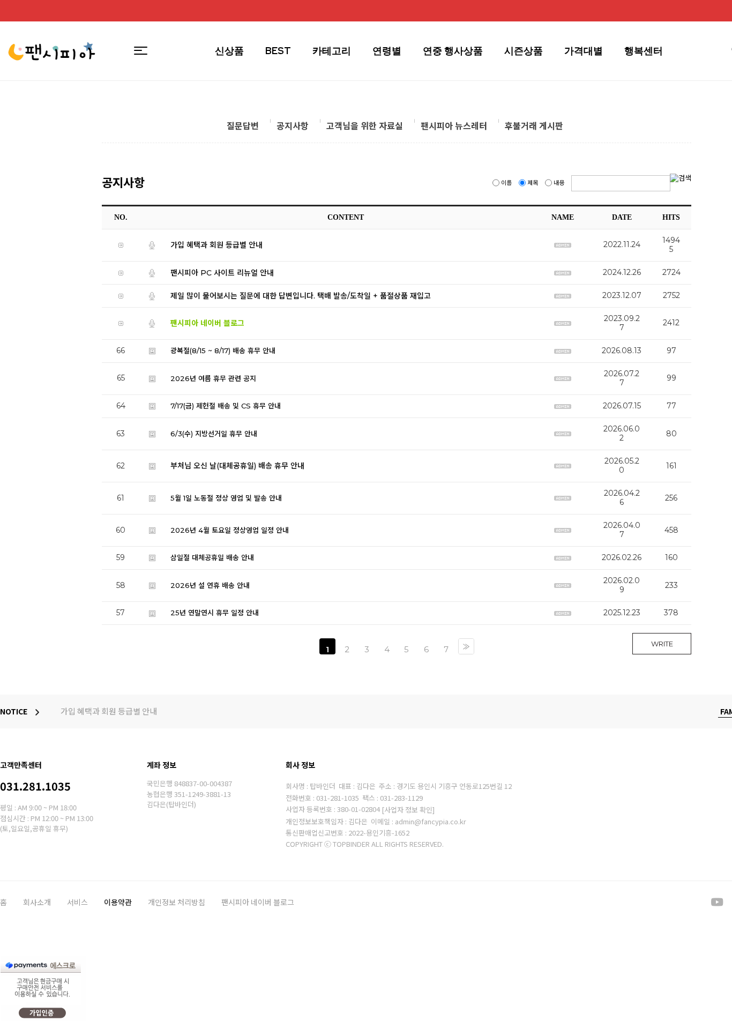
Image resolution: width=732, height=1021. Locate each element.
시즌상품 (523, 50)
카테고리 (331, 50)
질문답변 (243, 126)
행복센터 (643, 50)
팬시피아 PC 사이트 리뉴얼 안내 (222, 272)
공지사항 (293, 126)
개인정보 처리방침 (176, 902)
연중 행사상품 (453, 50)
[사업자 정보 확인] (408, 809)
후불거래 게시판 (534, 126)
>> (466, 646)
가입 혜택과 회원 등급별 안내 (216, 245)
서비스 (77, 902)
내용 (559, 183)
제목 (533, 183)
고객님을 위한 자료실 (364, 126)
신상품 (229, 50)
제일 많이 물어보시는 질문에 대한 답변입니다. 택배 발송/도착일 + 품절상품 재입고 (300, 295)
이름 (506, 183)
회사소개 (37, 902)
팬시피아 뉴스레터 (454, 126)
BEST (278, 50)
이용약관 (118, 902)
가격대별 (583, 50)
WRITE (662, 643)
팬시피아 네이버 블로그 (257, 902)
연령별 (386, 50)
